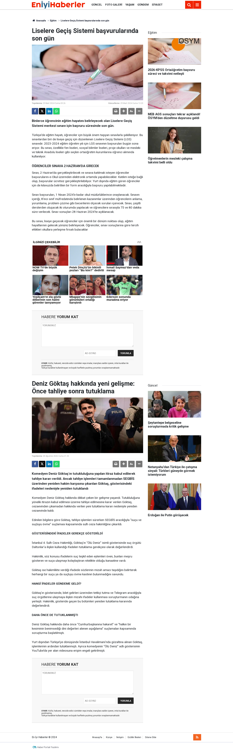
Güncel (96, 4)
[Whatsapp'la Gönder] (56, 111)
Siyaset (157, 4)
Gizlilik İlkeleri (134, 737)
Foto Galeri (113, 4)
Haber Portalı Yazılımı (48, 747)
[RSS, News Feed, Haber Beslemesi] (197, 737)
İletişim (120, 737)
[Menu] (197, 5)
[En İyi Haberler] (58, 4)
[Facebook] (35, 111)
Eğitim (53, 20)
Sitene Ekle (150, 737)
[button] (123, 111)
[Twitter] (42, 111)
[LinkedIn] (49, 111)
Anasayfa (41, 20)
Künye (109, 737)
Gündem (143, 4)
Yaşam (129, 4)
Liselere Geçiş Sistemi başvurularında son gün (85, 20)
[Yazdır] (116, 111)
